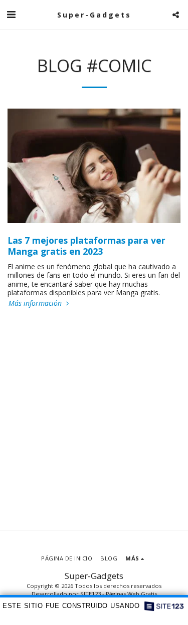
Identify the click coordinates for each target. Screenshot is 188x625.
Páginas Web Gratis (131, 593)
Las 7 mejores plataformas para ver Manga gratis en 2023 (86, 245)
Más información (36, 303)
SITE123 (90, 593)
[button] (11, 14)
